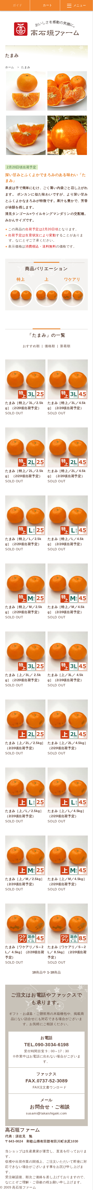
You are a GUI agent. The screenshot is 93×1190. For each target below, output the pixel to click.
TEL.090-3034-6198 (46, 1044)
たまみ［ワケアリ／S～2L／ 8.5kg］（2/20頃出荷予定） (67, 952)
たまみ (25, 67)
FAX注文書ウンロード (49, 1087)
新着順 (65, 346)
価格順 (50, 346)
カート (47, 5)
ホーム (9, 67)
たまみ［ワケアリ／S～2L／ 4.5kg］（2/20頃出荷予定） (24, 952)
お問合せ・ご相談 (49, 1107)
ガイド (17, 5)
